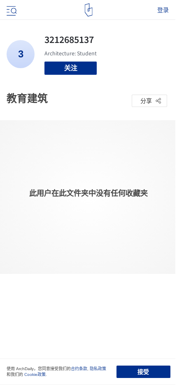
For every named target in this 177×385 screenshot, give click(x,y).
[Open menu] (10, 10)
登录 (163, 10)
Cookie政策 (35, 374)
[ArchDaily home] (89, 10)
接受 (143, 371)
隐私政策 (98, 368)
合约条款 (79, 368)
